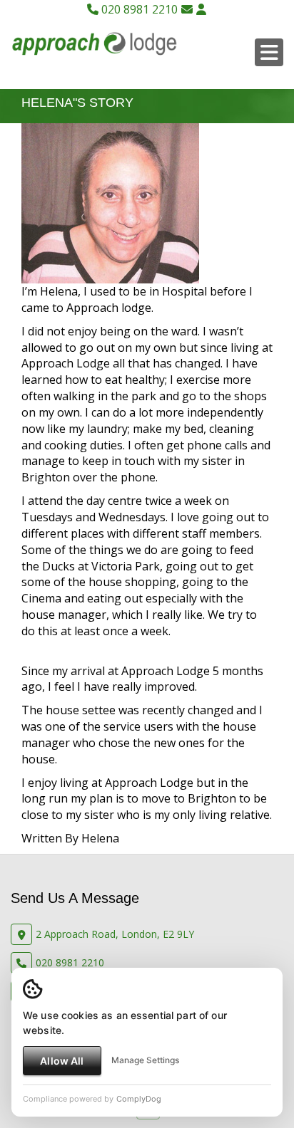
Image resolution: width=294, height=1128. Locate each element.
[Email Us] (187, 9)
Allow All (61, 1061)
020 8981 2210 (138, 9)
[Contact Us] (201, 9)
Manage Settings (145, 1060)
